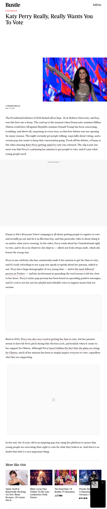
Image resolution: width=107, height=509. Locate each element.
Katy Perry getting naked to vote (44, 144)
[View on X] (53, 313)
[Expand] (93, 482)
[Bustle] (13, 5)
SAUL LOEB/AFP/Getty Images (106, 79)
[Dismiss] (102, 482)
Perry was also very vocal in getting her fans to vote (49, 339)
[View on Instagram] (53, 399)
